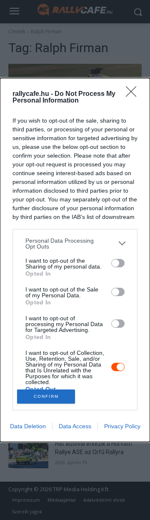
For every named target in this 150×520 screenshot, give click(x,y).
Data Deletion (28, 426)
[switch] (118, 263)
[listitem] (75, 243)
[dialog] (75, 260)
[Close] (134, 94)
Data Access (75, 426)
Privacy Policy (122, 426)
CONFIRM (46, 396)
